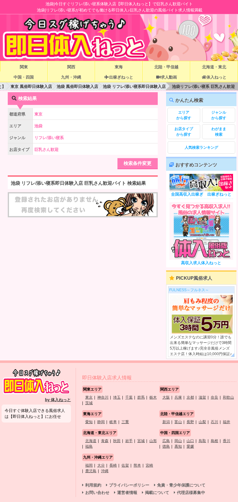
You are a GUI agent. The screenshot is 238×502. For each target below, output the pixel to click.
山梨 (202, 422)
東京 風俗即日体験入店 (31, 86)
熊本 (137, 465)
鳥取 (202, 441)
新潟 (166, 422)
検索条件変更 (138, 163)
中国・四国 (24, 77)
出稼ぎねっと (121, 77)
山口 (190, 441)
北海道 (90, 441)
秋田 (117, 441)
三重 (125, 422)
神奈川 (102, 397)
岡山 (178, 441)
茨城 (89, 403)
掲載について (157, 492)
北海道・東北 (214, 67)
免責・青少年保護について (181, 485)
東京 (89, 397)
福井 (226, 422)
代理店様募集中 (191, 492)
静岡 (101, 422)
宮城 (141, 441)
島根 (214, 441)
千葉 (129, 397)
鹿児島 (90, 471)
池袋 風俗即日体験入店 (77, 86)
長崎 (113, 465)
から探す (183, 115)
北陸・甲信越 (166, 67)
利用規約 (93, 485)
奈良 (214, 397)
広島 (166, 441)
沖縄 (104, 471)
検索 (218, 132)
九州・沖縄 (71, 77)
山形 (153, 441)
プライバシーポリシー (129, 485)
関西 (71, 67)
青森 (104, 441)
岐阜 (113, 422)
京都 (190, 397)
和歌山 (228, 397)
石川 (214, 422)
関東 (24, 67)
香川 (226, 441)
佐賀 (125, 465)
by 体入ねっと (58, 399)
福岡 (89, 465)
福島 (89, 446)
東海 (119, 67)
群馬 (141, 397)
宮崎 (149, 465)
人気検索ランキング (201, 147)
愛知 (89, 422)
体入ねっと (216, 77)
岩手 (129, 441)
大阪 (166, 397)
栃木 (153, 397)
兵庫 (178, 397)
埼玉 (117, 397)
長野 (190, 422)
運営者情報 (127, 492)
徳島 (166, 446)
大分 (101, 465)
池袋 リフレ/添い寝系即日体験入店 (134, 86)
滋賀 (202, 397)
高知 (178, 446)
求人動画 (169, 77)
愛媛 (190, 446)
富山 (178, 422)
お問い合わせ (97, 492)
